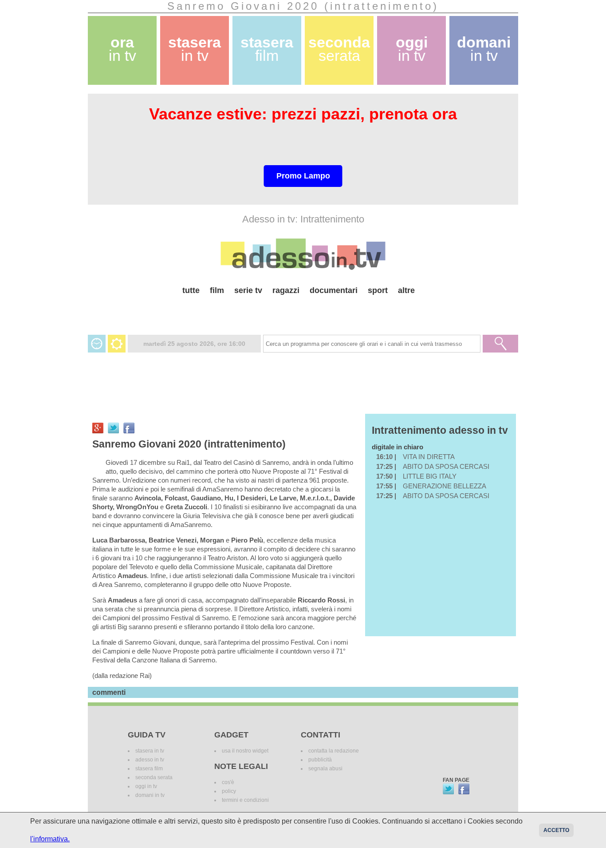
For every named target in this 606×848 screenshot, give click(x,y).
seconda (339, 49)
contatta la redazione (333, 751)
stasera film (149, 768)
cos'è (228, 782)
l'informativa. (50, 839)
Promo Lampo (303, 175)
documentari (334, 290)
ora (122, 49)
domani (484, 49)
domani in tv (150, 795)
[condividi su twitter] (113, 428)
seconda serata (154, 777)
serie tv (248, 290)
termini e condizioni (245, 800)
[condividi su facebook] (128, 428)
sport (378, 290)
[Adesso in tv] (303, 253)
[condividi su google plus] (97, 428)
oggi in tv (146, 786)
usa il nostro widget (245, 751)
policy (229, 791)
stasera (194, 49)
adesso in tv (149, 760)
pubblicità (320, 760)
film (217, 290)
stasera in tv (149, 751)
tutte (191, 290)
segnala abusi (325, 768)
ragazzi (285, 290)
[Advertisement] (303, 311)
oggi (412, 49)
